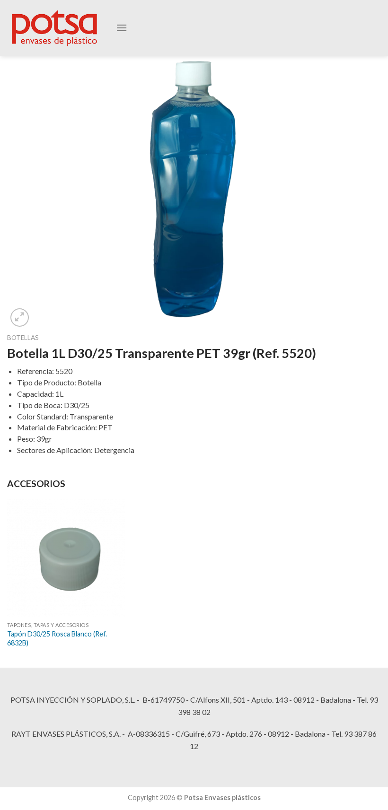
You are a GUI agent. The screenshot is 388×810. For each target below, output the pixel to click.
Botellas (23, 337)
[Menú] (121, 27)
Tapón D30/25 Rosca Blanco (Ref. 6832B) (57, 638)
